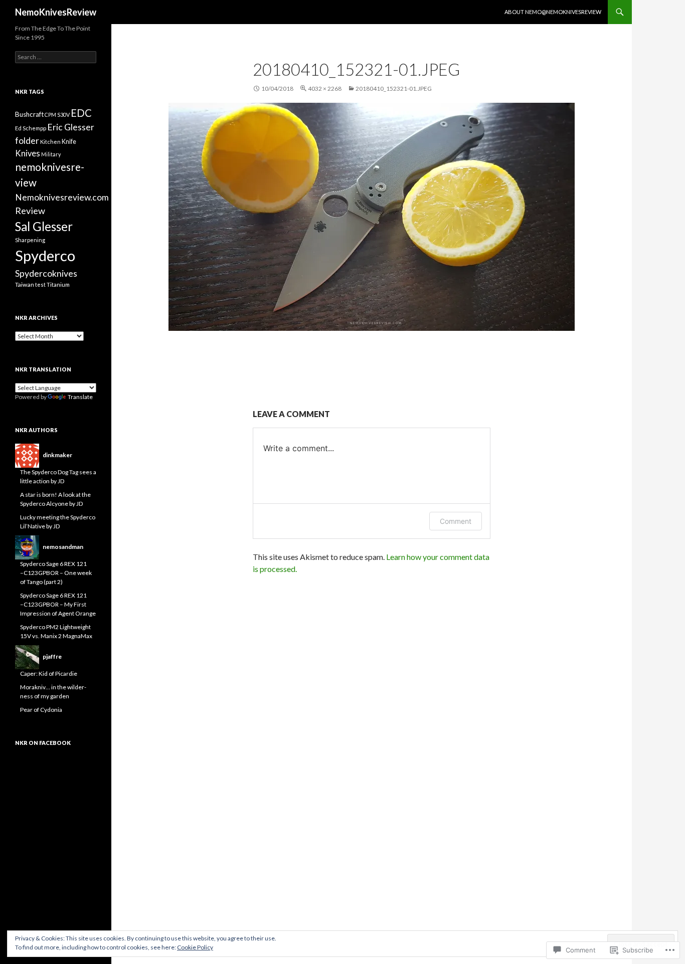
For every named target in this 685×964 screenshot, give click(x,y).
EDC (81, 113)
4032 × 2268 (324, 88)
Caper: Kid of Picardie (48, 673)
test (40, 284)
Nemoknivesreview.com (62, 197)
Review (30, 210)
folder (27, 140)
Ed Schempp (30, 128)
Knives (27, 153)
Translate (80, 397)
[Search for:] (55, 57)
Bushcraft (29, 114)
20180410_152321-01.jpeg (394, 88)
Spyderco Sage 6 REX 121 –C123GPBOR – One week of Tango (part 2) (56, 573)
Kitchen (50, 141)
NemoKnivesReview (55, 12)
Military (51, 154)
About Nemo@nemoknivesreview (552, 12)
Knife (69, 141)
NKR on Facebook (43, 742)
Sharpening (30, 240)
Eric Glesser (70, 127)
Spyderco (45, 255)
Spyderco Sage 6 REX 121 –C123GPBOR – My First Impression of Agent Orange (58, 604)
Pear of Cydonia (41, 709)
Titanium (58, 284)
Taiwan (24, 284)
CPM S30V (57, 114)
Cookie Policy (195, 947)
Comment (455, 521)
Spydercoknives (46, 273)
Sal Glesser (44, 226)
